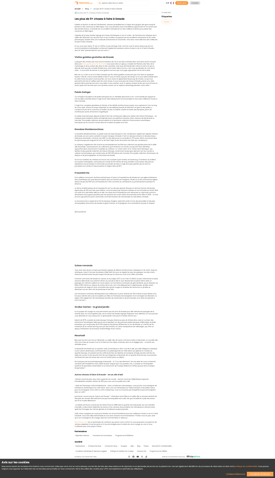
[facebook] (133, 456)
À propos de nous (94, 446)
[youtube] (137, 456)
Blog (87, 9)
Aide (132, 446)
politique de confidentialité (246, 466)
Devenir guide (181, 3)
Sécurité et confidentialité (162, 446)
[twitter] (142, 456)
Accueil (77, 9)
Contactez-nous (111, 446)
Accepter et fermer (260, 474)
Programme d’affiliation (124, 435)
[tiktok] (146, 456)
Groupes (124, 446)
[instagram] (129, 456)
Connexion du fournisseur (102, 435)
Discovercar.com (81, 422)
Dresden (166, 22)
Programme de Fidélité (158, 451)
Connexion (195, 3)
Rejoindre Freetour (82, 435)
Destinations (80, 446)
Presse (146, 446)
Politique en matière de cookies (122, 451)
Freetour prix (141, 451)
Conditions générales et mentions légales (91, 451)
